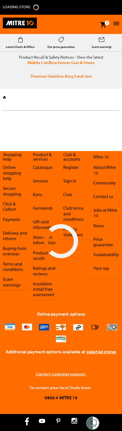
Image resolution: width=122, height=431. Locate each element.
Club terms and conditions (73, 213)
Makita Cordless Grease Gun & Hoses (61, 62)
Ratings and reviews (44, 270)
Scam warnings (11, 281)
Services (40, 181)
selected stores (102, 351)
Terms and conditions (13, 266)
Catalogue (42, 167)
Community (104, 183)
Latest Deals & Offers (20, 47)
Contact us (103, 196)
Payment (11, 219)
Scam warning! (102, 47)
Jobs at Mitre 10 (105, 212)
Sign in (69, 181)
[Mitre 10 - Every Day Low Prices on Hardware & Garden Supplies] (20, 24)
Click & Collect (9, 206)
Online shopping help (12, 172)
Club (67, 194)
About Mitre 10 (104, 169)
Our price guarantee (61, 47)
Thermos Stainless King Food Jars (61, 76)
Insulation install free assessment (43, 289)
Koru (37, 194)
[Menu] (115, 24)
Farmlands (42, 208)
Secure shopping (12, 190)
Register (71, 167)
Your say (101, 268)
